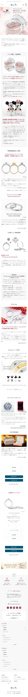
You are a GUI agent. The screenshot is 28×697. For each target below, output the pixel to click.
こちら (24, 187)
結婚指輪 (14, 538)
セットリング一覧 (14, 530)
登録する (14, 618)
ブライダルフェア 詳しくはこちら (13, 1)
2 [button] (11, 525)
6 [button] (19, 525)
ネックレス (5, 641)
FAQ (9, 683)
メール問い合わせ (15, 591)
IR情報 (15, 675)
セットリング (5, 631)
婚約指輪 (14, 467)
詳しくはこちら (22, 342)
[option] (14, 509)
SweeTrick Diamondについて (18, 427)
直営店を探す (14, 476)
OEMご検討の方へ (4, 677)
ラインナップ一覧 (21, 228)
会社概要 (3, 675)
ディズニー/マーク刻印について (14, 389)
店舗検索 (7, 580)
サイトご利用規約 (17, 677)
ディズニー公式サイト (17, 693)
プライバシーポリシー (5, 679)
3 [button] (13, 525)
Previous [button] (4, 511)
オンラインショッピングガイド (19, 679)
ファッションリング (6, 639)
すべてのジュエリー (6, 637)
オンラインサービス (13, 484)
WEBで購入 (23, 426)
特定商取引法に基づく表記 (6, 681)
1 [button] (9, 525)
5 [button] (17, 525)
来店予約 (21, 580)
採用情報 (15, 681)
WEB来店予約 (14, 480)
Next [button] (24, 511)
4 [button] (15, 525)
